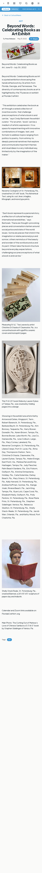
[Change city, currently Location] (8, 3)
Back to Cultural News (12, 15)
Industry (15, 9)
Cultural (6, 9)
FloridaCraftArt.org (11, 613)
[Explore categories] (14, 3)
